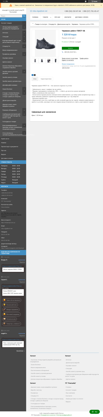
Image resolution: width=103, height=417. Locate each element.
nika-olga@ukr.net (6, 228)
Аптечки (5, 33)
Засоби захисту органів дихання (10, 72)
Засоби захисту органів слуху (12, 81)
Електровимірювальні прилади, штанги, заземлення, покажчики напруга (12, 127)
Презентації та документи (9, 146)
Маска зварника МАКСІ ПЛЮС (12, 269)
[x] (35, 75)
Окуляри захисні (8, 58)
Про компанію (70, 393)
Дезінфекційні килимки (10, 85)
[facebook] (32, 75)
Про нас (3, 150)
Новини (3, 143)
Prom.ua (61, 413)
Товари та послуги (41, 24)
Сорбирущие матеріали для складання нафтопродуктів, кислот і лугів (11, 116)
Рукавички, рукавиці (9, 54)
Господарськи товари (38, 403)
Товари (45, 17)
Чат (96, 412)
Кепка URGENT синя (9, 291)
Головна (35, 17)
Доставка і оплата (7, 158)
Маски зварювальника (10, 50)
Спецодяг (6, 36)
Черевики (75, 24)
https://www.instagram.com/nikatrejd (12, 248)
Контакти (67, 17)
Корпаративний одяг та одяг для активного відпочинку (12, 41)
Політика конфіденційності (64, 415)
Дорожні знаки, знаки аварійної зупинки (9, 105)
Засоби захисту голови (10, 77)
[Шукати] (24, 15)
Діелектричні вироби (9, 100)
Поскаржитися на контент (48, 415)
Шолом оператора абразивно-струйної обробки (46, 379)
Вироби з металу (36, 390)
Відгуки (3, 154)
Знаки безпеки (7, 89)
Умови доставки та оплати (74, 399)
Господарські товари (9, 121)
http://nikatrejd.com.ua (8, 222)
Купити (70, 48)
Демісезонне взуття (63, 24)
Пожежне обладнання (10, 110)
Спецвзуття (6, 46)
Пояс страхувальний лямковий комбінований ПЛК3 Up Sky (12, 343)
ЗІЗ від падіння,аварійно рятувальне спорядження (11, 28)
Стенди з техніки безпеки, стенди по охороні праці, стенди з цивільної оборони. (12, 94)
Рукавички (34, 393)
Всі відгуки (20, 351)
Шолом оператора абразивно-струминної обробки (12, 66)
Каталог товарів (6, 23)
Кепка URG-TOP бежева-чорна (12, 293)
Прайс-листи (5, 139)
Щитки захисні (7, 62)
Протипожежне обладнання (40, 370)
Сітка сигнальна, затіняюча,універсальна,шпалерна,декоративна (14, 134)
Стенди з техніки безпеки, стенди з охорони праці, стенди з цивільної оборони (47, 400)
